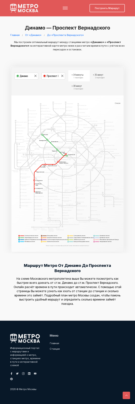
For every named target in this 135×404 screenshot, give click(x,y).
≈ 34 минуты (77, 76)
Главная (15, 35)
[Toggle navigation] (65, 8)
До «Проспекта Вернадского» (65, 35)
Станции (55, 348)
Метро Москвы (27, 389)
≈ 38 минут (77, 87)
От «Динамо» (33, 35)
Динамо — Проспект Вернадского (67, 28)
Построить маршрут (107, 8)
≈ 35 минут (99, 76)
